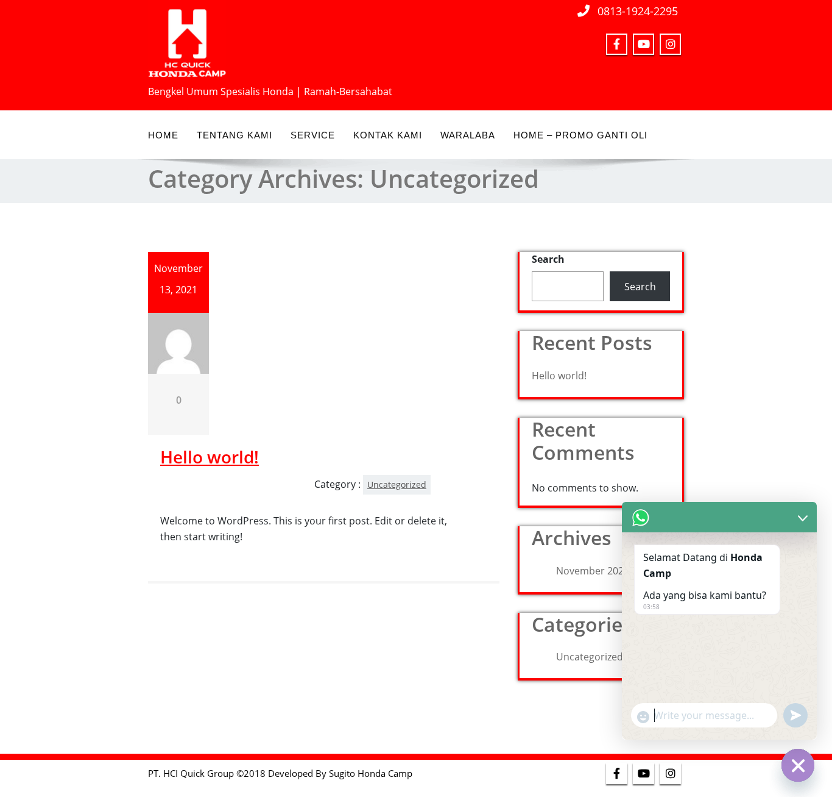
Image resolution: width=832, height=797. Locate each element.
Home (163, 135)
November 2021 (592, 571)
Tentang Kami (234, 135)
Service (313, 135)
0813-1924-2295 (638, 11)
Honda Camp (385, 773)
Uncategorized (396, 484)
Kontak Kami (387, 135)
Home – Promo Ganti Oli (580, 135)
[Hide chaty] (797, 765)
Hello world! (209, 456)
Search (548, 259)
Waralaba (467, 135)
